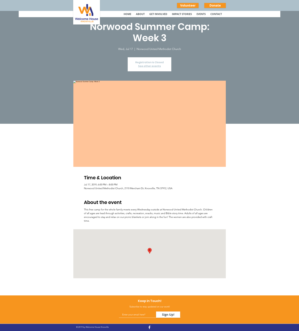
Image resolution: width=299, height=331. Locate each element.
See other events (149, 66)
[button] (158, 14)
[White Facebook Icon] (149, 327)
